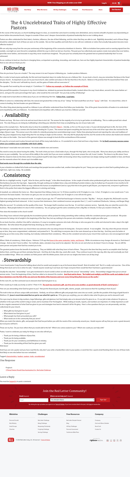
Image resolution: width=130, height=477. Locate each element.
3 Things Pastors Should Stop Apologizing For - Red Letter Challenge (28, 370)
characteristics (11, 356)
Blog (67, 423)
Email (24, 396)
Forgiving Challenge (43, 429)
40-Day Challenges (59, 10)
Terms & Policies (60, 404)
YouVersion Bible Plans (72, 432)
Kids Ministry (12, 423)
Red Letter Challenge (43, 420)
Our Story (27, 10)
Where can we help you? (61, 396)
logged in (13, 381)
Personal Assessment (72, 429)
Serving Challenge (43, 432)
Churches (11, 429)
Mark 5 (59, 127)
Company (97, 420)
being (97, 101)
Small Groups (13, 426)
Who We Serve (42, 10)
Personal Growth (14, 420)
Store (100, 10)
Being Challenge (42, 423)
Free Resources (87, 10)
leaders (20, 356)
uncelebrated (40, 356)
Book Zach (98, 426)
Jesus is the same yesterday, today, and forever (67, 240)
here (90, 404)
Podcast (75, 10)
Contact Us (98, 429)
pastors (26, 356)
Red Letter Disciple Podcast (73, 420)
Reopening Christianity (44, 426)
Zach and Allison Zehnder (102, 423)
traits (32, 356)
